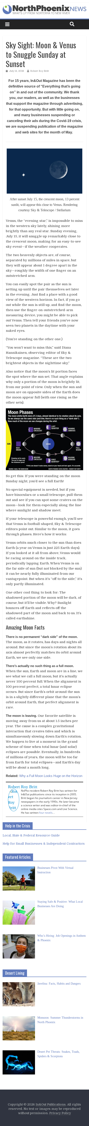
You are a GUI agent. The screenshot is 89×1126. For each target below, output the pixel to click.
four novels (45, 812)
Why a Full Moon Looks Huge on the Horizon (50, 776)
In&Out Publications (51, 1104)
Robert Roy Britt (39, 71)
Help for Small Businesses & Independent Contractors (44, 843)
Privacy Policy (60, 1113)
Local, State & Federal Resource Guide (31, 835)
